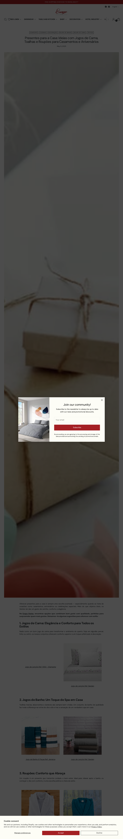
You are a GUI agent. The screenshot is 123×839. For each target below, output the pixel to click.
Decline (99, 833)
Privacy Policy (96, 827)
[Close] (102, 400)
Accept (61, 833)
